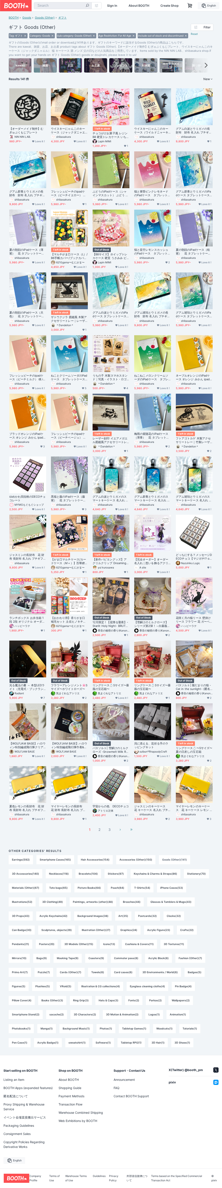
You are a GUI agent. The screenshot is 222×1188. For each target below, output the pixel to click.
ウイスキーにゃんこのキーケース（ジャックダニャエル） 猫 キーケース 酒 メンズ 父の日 (68, 130)
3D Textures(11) (174, 944)
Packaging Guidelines (18, 1125)
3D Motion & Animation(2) (122, 1014)
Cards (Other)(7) (70, 972)
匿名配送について (15, 1096)
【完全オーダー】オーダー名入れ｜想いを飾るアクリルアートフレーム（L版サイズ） (152, 561)
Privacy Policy (113, 1178)
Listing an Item (13, 1079)
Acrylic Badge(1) (48, 1042)
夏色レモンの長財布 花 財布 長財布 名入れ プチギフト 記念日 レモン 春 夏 (27, 808)
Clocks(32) (174, 916)
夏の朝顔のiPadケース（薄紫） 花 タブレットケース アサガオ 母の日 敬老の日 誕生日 (27, 251)
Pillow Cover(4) (21, 1000)
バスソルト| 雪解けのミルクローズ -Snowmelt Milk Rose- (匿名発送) (111, 750)
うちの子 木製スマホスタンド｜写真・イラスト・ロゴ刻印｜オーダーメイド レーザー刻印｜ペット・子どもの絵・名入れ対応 (110, 377)
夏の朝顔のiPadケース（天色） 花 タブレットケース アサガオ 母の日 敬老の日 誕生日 (27, 314)
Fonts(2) (133, 1000)
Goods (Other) (45, 17)
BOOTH (14, 17)
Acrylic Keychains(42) (53, 916)
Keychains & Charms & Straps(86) (155, 873)
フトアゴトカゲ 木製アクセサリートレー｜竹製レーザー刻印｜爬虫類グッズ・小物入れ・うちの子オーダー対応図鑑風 (193, 440)
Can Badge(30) (21, 930)
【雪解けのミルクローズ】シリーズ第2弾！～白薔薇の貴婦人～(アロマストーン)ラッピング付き (152, 624)
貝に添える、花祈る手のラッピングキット (151, 745)
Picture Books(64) (89, 887)
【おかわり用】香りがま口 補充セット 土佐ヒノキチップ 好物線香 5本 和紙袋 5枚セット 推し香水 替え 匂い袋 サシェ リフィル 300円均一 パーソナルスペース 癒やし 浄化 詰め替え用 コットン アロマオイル (69, 619)
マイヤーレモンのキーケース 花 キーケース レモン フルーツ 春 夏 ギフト (194, 808)
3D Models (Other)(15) (78, 944)
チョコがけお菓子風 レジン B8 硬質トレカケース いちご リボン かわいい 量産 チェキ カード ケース (111, 135)
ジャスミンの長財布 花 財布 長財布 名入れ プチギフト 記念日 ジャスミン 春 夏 (27, 556)
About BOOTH (139, 5)
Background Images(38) (92, 916)
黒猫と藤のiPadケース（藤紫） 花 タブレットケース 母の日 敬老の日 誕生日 (68, 498)
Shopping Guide (70, 1088)
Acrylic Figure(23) (158, 930)
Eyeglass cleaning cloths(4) (147, 986)
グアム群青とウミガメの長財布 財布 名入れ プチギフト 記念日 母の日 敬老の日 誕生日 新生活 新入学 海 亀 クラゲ (27, 193)
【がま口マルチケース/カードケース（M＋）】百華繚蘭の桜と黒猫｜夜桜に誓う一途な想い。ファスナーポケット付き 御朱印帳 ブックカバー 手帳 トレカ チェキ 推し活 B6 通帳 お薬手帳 (69, 561)
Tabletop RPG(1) (131, 1042)
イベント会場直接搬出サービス (24, 1117)
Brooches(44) (131, 901)
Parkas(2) (155, 1000)
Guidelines (99, 1176)
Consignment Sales (17, 1134)
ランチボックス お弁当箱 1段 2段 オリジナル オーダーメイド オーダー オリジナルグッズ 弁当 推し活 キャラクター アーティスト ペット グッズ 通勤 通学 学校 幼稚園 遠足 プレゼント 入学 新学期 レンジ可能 (27, 619)
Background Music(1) (76, 1028)
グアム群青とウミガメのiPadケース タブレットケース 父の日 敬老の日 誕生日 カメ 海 (194, 193)
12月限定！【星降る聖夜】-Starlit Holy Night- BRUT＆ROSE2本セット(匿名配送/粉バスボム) (110, 624)
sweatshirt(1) (77, 1042)
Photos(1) (106, 1028)
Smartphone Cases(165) (55, 859)
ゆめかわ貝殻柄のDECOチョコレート (27, 498)
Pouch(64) (117, 887)
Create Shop (169, 5)
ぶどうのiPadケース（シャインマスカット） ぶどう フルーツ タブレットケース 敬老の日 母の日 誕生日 (110, 193)
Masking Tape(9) (67, 958)
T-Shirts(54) (142, 887)
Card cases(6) (123, 972)
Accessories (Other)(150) (135, 859)
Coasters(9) (96, 958)
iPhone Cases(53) (171, 887)
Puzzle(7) (44, 972)
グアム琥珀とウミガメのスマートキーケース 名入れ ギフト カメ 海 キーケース (194, 498)
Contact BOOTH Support (131, 1096)
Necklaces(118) (59, 873)
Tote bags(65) (58, 887)
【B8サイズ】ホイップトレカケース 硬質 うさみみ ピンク (111, 256)
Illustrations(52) (22, 901)
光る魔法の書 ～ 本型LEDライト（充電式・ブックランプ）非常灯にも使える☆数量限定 (27, 687)
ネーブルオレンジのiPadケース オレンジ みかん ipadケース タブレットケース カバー (194, 377)
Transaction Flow (70, 1104)
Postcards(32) (147, 916)
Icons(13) (109, 944)
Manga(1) (47, 1028)
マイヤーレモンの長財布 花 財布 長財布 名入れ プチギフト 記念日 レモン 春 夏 (68, 808)
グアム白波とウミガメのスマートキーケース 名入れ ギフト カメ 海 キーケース (110, 498)
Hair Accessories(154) (95, 859)
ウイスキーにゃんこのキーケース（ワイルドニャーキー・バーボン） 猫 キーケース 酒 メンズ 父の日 (152, 130)
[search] (87, 6)
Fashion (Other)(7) (190, 958)
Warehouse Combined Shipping (81, 1112)
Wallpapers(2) (181, 1000)
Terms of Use (54, 1178)
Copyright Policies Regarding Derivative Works (24, 1144)
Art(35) (123, 916)
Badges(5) (194, 972)
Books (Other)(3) (52, 1000)
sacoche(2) (56, 1014)
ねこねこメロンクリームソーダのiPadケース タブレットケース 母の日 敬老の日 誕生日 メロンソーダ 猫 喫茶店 (152, 377)
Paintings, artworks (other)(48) (93, 901)
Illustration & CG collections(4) (100, 986)
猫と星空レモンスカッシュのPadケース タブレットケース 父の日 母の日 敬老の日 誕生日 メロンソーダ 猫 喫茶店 (152, 251)
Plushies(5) (42, 986)
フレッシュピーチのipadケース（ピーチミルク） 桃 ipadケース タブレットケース (27, 377)
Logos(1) (154, 1014)
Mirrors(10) (19, 958)
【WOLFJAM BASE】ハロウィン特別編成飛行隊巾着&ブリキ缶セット (69, 745)
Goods (26, 17)
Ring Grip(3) (81, 1000)
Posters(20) (46, 944)
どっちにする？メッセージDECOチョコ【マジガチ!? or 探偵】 (194, 556)
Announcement (124, 1079)
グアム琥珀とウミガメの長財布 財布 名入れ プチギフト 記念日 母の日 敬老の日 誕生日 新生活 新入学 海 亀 (152, 314)
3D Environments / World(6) (160, 972)
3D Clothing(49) (52, 901)
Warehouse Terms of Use (76, 1178)
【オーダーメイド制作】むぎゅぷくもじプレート (26, 130)
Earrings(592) (21, 859)
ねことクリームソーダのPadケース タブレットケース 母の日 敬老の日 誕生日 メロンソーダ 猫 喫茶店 (69, 377)
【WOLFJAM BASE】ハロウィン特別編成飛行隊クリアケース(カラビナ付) (27, 745)
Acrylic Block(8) (158, 958)
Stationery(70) (196, 873)
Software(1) (103, 1042)
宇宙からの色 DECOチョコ (111, 806)
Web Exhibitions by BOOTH (78, 1121)
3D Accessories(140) (25, 873)
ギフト (62, 17)
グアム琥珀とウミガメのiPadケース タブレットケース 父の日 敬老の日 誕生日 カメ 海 (194, 314)
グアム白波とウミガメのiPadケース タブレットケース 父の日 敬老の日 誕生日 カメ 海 (111, 314)
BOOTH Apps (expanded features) (28, 1088)
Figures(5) (18, 986)
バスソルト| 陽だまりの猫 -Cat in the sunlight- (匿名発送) (193, 687)
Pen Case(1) (19, 1042)
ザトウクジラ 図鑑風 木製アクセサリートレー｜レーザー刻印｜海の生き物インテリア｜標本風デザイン (69, 319)
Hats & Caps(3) (108, 1000)
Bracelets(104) (88, 873)
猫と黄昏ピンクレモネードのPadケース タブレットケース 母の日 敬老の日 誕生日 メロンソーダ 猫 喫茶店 (152, 193)
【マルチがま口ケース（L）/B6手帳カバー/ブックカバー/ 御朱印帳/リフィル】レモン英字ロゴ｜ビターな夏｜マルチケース (69, 256)
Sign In (112, 5)
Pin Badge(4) (183, 986)
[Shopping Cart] (190, 5)
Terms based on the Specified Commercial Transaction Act (176, 1178)
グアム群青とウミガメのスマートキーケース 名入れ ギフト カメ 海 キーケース (152, 498)
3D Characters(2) (85, 1014)
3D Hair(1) (158, 1042)
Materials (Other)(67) (25, 887)
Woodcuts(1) (164, 1028)
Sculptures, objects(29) (56, 930)
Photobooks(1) (21, 1028)
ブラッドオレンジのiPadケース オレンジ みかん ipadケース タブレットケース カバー (27, 435)
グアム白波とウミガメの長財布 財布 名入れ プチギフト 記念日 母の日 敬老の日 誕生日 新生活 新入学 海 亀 (194, 130)
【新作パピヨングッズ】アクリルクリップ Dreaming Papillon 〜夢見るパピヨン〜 (111, 561)
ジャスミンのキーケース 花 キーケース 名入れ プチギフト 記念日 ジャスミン (152, 808)
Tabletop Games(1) (134, 1028)
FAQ (116, 1088)
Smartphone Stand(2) (25, 1014)
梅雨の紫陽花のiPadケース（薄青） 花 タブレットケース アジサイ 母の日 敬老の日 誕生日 (152, 435)
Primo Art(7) (20, 972)
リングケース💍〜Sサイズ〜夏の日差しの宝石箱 (194, 749)
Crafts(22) (187, 930)
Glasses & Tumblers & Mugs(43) (170, 901)
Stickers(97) (116, 873)
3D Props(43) (20, 916)
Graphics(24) (128, 930)
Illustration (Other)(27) (96, 930)
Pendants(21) (20, 944)
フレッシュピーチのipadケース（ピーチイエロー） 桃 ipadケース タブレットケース (69, 193)
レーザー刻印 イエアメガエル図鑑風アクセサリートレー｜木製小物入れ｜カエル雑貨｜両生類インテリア (110, 440)
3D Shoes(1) (182, 1042)
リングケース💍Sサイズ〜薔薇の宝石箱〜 (111, 687)
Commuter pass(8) (126, 958)
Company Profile (35, 1178)
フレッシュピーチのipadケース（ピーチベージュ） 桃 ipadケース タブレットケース (69, 435)
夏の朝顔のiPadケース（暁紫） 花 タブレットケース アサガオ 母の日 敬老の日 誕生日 (194, 251)
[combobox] (63, 5)
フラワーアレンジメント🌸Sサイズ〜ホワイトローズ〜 (69, 687)
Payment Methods (71, 1096)
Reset (194, 34)
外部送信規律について (137, 1178)
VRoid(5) (65, 986)
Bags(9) (41, 958)
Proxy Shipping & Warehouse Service (23, 1106)
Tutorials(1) (190, 1028)
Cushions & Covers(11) (139, 944)
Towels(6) (97, 972)
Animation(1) (178, 1014)
